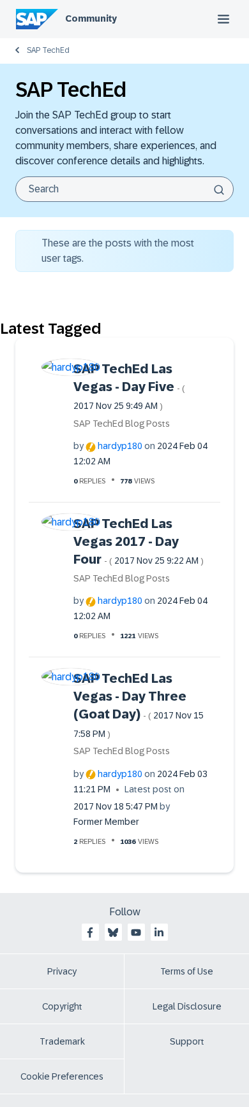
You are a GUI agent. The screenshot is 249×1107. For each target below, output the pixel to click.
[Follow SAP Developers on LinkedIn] (159, 932)
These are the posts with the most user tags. (118, 251)
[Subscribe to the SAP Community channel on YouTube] (136, 932)
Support (187, 1041)
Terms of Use (186, 971)
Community (91, 18)
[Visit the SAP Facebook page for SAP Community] (90, 932)
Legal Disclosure (187, 1006)
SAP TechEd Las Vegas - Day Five (129, 386)
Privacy (62, 971)
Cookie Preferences (61, 1076)
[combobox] (124, 189)
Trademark (62, 1041)
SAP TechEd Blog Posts (121, 423)
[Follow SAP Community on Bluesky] (113, 932)
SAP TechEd (48, 50)
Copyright (62, 1006)
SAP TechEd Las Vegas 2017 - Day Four (138, 542)
